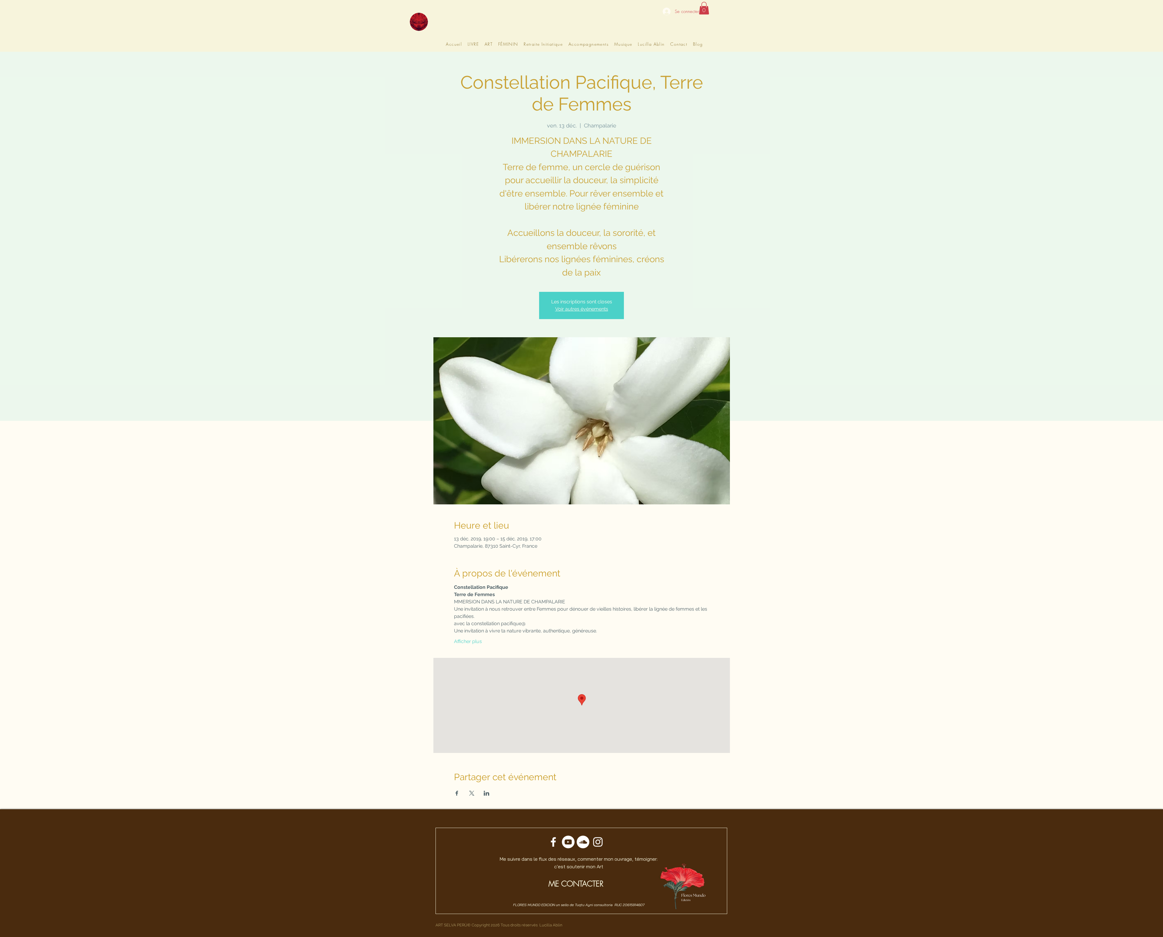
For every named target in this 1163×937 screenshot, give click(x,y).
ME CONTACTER (575, 884)
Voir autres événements (581, 309)
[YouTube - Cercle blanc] (568, 842)
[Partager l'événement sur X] (472, 793)
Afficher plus (468, 641)
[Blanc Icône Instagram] (597, 842)
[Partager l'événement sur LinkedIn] (486, 793)
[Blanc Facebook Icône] (553, 842)
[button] (704, 8)
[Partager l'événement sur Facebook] (457, 793)
